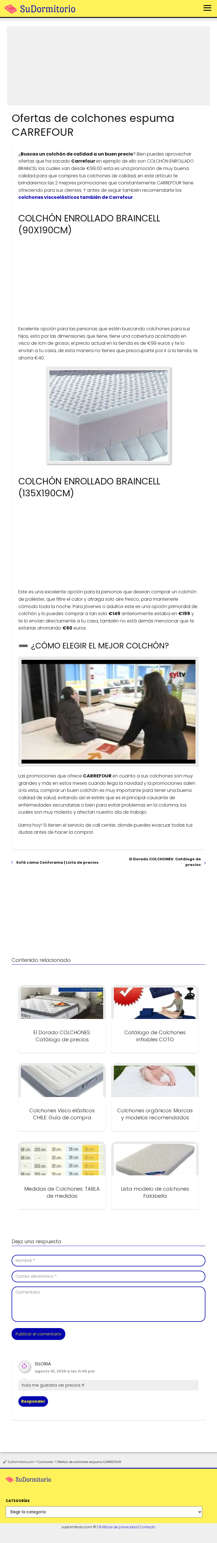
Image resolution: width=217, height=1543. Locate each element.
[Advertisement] (108, 65)
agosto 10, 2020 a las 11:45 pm (65, 1371)
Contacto (147, 1527)
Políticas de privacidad (118, 1527)
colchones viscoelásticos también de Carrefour (75, 197)
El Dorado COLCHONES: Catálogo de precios (165, 861)
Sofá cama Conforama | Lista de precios (57, 862)
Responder (33, 1401)
